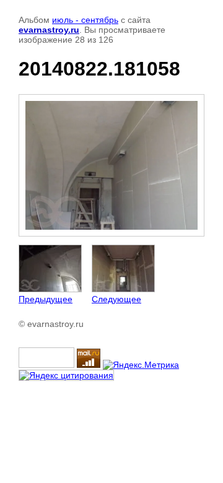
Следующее (116, 299)
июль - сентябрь (85, 20)
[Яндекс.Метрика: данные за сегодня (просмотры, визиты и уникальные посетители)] (141, 365)
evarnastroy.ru (49, 30)
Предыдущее (45, 299)
